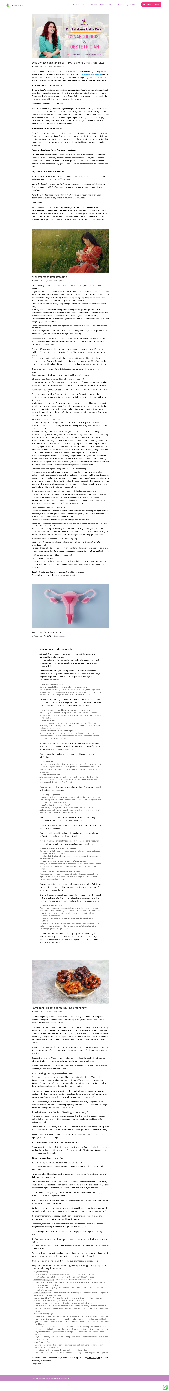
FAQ (126, 5)
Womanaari (38, 66)
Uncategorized (59, 66)
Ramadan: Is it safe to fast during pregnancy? (59, 1008)
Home (68, 5)
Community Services (97, 5)
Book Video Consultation (151, 4)
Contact (133, 5)
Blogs (111, 5)
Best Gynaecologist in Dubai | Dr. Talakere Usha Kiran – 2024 (68, 62)
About (85, 5)
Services (76, 5)
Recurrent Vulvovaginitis (46, 632)
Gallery (119, 5)
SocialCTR (65, 1378)
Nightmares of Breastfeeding (49, 277)
